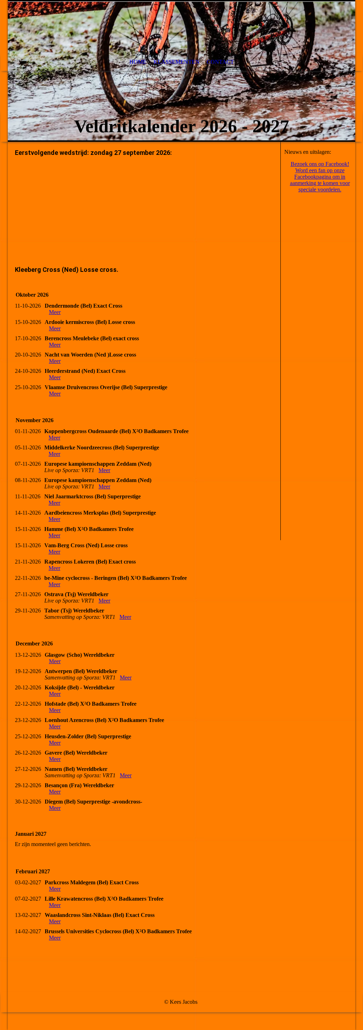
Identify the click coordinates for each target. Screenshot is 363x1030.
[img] (181, 71)
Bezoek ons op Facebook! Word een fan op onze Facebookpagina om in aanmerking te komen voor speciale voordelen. (320, 176)
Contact (220, 62)
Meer (55, 312)
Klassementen (176, 62)
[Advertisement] (144, 211)
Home (137, 62)
